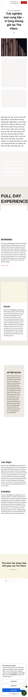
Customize (14, 681)
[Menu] (2, 2)
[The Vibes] (14, 3)
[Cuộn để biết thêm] (14, 33)
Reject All (13, 685)
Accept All (14, 690)
